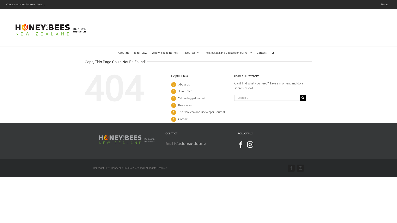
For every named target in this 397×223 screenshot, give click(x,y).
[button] (273, 52)
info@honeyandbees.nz (190, 144)
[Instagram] (250, 144)
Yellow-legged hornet (191, 98)
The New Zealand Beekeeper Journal (201, 112)
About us (184, 84)
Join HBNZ (185, 91)
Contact (183, 119)
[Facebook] (241, 144)
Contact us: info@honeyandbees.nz (25, 4)
